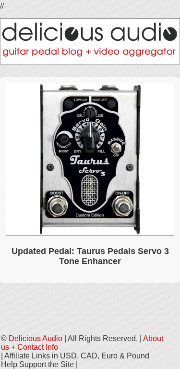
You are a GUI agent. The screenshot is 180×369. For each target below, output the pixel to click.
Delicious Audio (35, 338)
